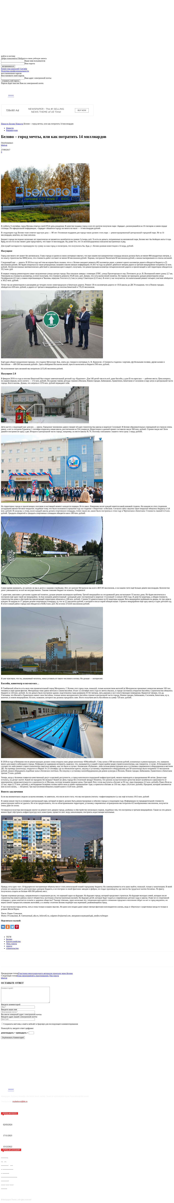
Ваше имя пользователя (35, 61)
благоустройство (13, 941)
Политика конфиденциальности (15, 71)
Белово (9, 939)
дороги (9, 946)
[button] (171, 87)
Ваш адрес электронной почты (38, 78)
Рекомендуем (12, 130)
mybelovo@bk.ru (19, 1101)
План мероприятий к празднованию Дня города (38, 976)
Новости (19, 124)
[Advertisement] (20, 1057)
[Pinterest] (23, 155)
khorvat (4, 145)
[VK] (5, 155)
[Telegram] (147, 93)
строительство (12, 948)
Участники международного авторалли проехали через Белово (45, 973)
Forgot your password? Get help (14, 69)
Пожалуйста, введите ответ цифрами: (17, 1028)
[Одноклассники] (8, 927)
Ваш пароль (30, 63)
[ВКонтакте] (3, 927)
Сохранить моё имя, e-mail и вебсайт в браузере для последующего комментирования (41, 1024)
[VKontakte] (151, 93)
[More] (32, 156)
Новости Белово (8, 124)
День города (11, 944)
